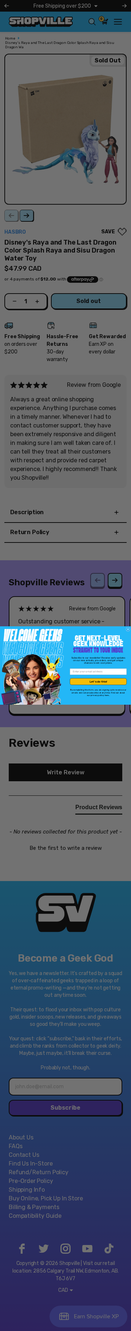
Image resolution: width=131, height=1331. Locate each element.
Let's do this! (98, 681)
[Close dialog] (128, 629)
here (107, 695)
